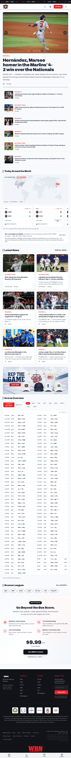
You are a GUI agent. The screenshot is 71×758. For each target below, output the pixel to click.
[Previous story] (6, 33)
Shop (13, 732)
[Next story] (65, 33)
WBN (6, 676)
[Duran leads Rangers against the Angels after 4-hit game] (18, 306)
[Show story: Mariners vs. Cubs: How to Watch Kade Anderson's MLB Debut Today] (34, 51)
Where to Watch (26, 732)
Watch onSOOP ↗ (11, 221)
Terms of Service (17, 736)
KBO (39, 400)
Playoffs (54, 588)
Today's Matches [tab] (9, 402)
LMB (50, 400)
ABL (38, 690)
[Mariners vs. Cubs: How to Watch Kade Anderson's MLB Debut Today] (35, 32)
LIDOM (39, 679)
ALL (28, 400)
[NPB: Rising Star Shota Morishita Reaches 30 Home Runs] (18, 269)
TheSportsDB (20, 226)
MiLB (55, 400)
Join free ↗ (62, 232)
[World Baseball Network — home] (5, 7)
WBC (13, 588)
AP (5, 321)
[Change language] (50, 6)
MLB (11, 226)
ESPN (14, 226)
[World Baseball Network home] (35, 749)
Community (36, 732)
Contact (33, 736)
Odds (18, 732)
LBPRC (39, 685)
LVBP (38, 682)
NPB (44, 400)
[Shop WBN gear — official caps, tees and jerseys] (35, 378)
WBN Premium (7, 732)
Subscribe (61, 692)
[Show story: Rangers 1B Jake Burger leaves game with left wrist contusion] (29, 51)
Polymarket (36, 226)
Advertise (26, 736)
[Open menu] (66, 7)
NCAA (21, 588)
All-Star (37, 588)
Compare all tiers (35, 654)
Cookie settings (7, 739)
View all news (61, 247)
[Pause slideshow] (42, 51)
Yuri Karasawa (8, 284)
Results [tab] (19, 402)
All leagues (62, 582)
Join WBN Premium (35, 649)
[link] (17, 213)
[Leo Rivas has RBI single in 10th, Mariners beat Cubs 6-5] (18, 344)
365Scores (18, 575)
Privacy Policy (6, 736)
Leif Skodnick (42, 284)
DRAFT (62, 400)
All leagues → (24, 696)
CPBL (28, 403)
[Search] (45, 7)
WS (45, 588)
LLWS (34, 403)
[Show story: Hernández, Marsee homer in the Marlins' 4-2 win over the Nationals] (31, 51)
